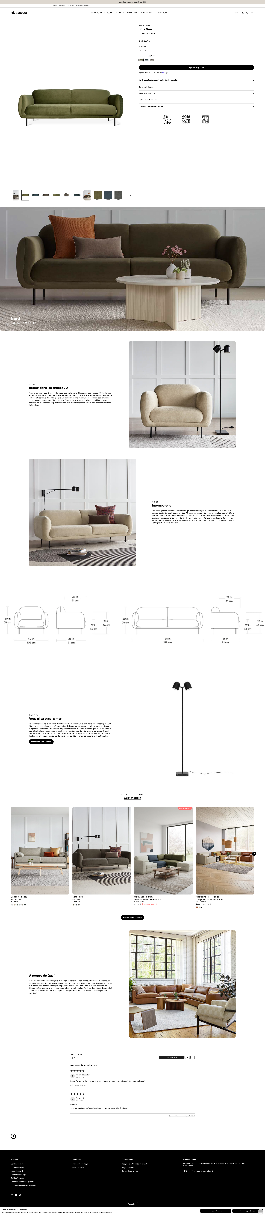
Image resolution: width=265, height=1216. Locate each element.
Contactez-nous (17, 1164)
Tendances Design (18, 1174)
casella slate (146, 60)
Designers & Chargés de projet (134, 1164)
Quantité (142, 46)
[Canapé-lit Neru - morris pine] (17, 904)
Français (131, 1204)
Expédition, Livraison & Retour (151, 106)
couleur (148, 56)
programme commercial (83, 6)
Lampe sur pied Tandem (41, 741)
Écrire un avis (172, 1057)
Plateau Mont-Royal (80, 1164)
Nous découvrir (17, 1171)
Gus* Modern (144, 25)
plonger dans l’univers (132, 917)
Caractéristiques (146, 87)
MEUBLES (120, 13)
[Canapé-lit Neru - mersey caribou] (15, 904)
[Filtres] (187, 1057)
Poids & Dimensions (147, 93)
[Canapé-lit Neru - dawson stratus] (25, 904)
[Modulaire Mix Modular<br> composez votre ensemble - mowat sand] (200, 907)
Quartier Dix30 (78, 1167)
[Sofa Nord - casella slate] (76, 904)
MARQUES (108, 13)
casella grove (141, 60)
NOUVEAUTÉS (96, 13)
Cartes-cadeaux (17, 1167)
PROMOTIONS (162, 13)
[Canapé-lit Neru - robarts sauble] (12, 904)
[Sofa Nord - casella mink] (79, 904)
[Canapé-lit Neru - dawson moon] (20, 904)
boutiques (71, 6)
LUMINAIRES (132, 13)
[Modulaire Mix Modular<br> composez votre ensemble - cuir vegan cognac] (197, 907)
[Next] (254, 854)
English (235, 13)
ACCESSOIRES (147, 13)
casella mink (152, 60)
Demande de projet (130, 1171)
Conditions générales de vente (23, 1185)
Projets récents (128, 1167)
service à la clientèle (59, 6)
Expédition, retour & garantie (22, 1182)
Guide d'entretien (18, 1178)
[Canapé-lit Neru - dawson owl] (22, 904)
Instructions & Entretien (149, 100)
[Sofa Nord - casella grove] (74, 904)
